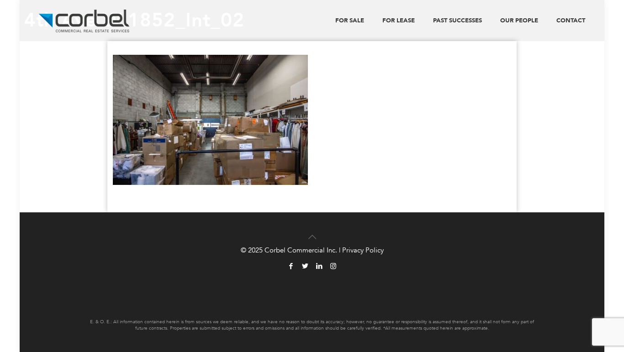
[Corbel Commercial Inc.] (84, 20)
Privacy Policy (363, 250)
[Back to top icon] (312, 231)
